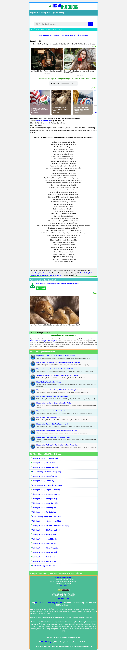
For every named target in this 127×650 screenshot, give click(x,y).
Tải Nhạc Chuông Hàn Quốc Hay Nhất (46, 521)
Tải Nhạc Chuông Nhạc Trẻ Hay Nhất (46, 494)
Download (41, 288)
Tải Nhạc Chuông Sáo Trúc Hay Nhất (46, 530)
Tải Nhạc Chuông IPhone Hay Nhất (45, 467)
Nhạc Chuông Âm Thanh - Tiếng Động (46, 472)
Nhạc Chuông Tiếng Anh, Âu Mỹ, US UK (47, 485)
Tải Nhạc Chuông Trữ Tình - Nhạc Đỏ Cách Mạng (50, 525)
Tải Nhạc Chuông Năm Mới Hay (44, 561)
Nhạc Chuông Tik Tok (44, 13)
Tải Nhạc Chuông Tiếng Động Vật (45, 548)
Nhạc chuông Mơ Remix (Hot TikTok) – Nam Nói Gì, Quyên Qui (63, 35)
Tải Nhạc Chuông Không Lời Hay (44, 498)
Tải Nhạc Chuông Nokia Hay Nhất (45, 503)
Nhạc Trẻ (33, 13)
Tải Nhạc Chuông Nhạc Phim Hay (44, 539)
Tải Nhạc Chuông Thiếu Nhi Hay (44, 543)
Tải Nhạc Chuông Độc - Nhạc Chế (45, 458)
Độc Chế (55, 13)
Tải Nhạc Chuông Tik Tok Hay (43, 463)
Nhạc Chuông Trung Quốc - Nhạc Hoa (46, 516)
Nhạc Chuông (46, 642)
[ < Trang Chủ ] (63, 598)
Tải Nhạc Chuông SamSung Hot (44, 507)
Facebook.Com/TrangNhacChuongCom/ (43, 341)
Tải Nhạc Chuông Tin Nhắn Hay (44, 512)
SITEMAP (63, 586)
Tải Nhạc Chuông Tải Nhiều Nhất (44, 476)
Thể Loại (61, 13)
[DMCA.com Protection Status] (64, 590)
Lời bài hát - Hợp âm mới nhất (43, 566)
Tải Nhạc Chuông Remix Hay (43, 481)
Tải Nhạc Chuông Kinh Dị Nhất (43, 557)
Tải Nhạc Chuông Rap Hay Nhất (44, 534)
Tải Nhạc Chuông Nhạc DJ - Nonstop (46, 489)
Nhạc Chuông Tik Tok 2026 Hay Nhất (48, 29)
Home (32, 29)
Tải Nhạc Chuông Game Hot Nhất (44, 552)
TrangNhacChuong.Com (43, 273)
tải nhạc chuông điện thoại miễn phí (48, 602)
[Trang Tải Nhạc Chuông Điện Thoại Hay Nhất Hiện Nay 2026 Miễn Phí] (63, 9)
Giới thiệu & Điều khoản (63, 583)
